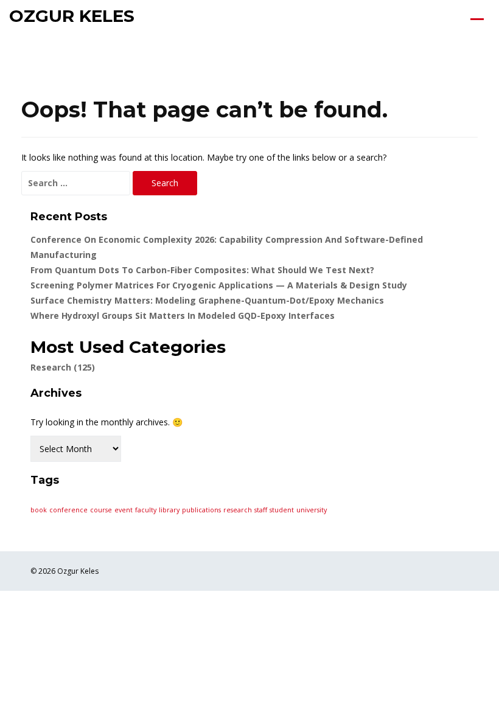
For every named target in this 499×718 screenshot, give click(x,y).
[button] (480, 18)
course (101, 510)
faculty (145, 510)
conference (68, 510)
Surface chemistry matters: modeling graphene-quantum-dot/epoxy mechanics (207, 300)
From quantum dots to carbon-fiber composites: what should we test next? (202, 270)
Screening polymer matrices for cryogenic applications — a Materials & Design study (218, 285)
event (123, 510)
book (38, 510)
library (169, 510)
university (311, 510)
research (237, 510)
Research (62, 367)
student (282, 510)
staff (260, 510)
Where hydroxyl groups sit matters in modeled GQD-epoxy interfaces (182, 315)
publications (201, 510)
